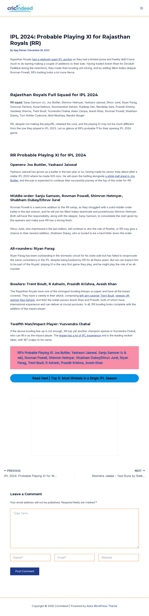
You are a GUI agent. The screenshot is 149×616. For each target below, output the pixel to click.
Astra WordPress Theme (102, 606)
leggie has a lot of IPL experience (80, 335)
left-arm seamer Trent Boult (96, 295)
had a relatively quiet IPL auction (52, 59)
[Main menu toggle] (141, 8)
